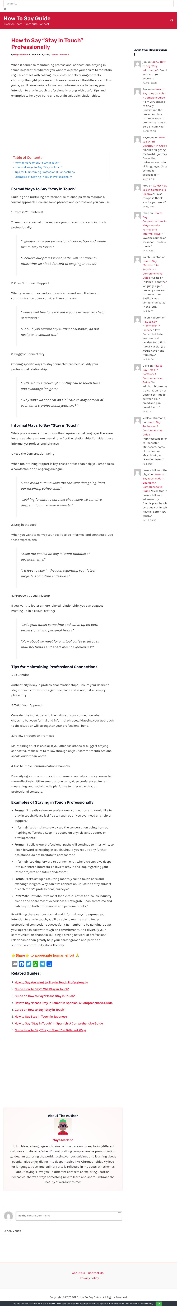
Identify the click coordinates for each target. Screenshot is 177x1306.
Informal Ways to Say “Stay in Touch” (38, 167)
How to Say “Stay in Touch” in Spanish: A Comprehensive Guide (59, 1023)
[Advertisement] (63, 127)
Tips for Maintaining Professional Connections (45, 172)
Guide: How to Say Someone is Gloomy (155, 189)
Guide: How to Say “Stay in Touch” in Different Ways (50, 1030)
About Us (78, 1273)
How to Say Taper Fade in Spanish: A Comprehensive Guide (153, 483)
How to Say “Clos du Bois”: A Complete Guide (154, 93)
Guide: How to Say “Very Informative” (154, 66)
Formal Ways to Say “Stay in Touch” (37, 162)
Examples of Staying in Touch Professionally (43, 176)
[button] (172, 21)
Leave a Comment (60, 54)
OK (159, 1303)
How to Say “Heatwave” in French (151, 326)
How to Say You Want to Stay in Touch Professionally (51, 982)
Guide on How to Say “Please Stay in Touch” (45, 996)
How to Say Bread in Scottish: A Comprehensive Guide (152, 374)
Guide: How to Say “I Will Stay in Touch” (42, 989)
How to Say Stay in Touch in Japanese (41, 1016)
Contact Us (96, 1273)
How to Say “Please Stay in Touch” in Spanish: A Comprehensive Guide (64, 1003)
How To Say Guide (27, 18)
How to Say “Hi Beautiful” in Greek (154, 141)
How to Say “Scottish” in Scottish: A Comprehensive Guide (152, 269)
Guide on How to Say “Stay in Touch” (40, 1010)
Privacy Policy (89, 1278)
